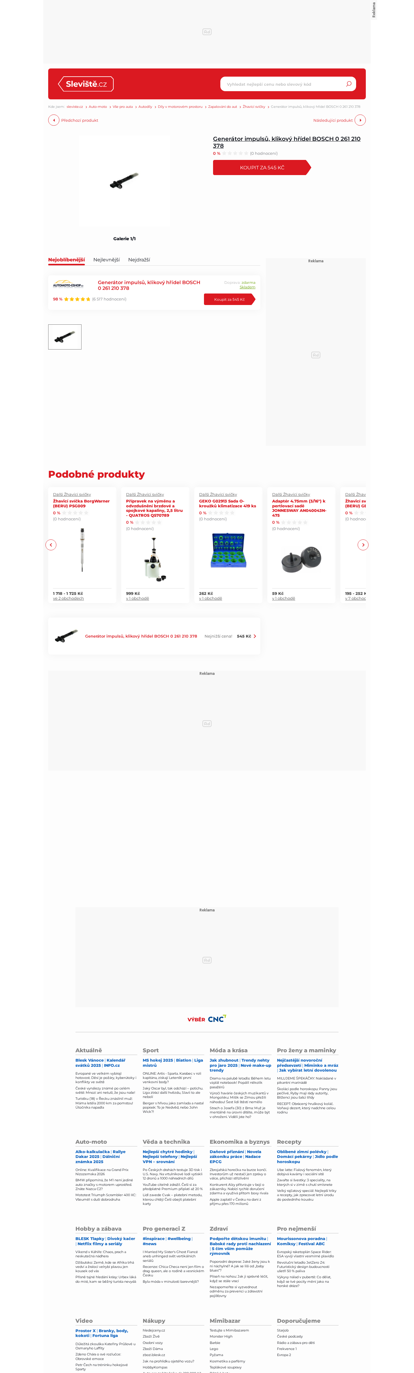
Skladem (247, 287)
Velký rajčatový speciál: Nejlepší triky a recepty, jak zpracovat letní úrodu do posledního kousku (306, 1195)
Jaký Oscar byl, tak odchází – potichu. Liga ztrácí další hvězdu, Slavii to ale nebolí (173, 1092)
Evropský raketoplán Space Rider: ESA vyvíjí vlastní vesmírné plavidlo (305, 1254)
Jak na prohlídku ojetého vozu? (168, 1361)
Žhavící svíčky (254, 107)
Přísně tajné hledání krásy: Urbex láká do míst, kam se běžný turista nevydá (105, 1279)
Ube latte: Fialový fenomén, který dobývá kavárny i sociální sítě (304, 1172)
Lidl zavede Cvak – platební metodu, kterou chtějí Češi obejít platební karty (172, 1199)
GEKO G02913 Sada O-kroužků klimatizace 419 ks (227, 503)
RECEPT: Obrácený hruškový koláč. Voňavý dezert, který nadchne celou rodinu (306, 1108)
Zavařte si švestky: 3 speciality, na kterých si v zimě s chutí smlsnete (304, 1182)
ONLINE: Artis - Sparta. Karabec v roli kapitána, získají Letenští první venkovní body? (172, 1077)
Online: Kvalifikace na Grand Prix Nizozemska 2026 (102, 1172)
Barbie (215, 1343)
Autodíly (145, 107)
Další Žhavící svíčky (72, 494)
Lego (214, 1349)
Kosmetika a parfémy (227, 1361)
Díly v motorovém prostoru (180, 107)
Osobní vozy (153, 1343)
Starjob (283, 1330)
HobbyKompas (155, 1367)
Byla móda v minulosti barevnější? (171, 1281)
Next (363, 545)
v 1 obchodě (137, 598)
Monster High (221, 1336)
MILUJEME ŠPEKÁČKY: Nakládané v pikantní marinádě (306, 1080)
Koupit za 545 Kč (262, 167)
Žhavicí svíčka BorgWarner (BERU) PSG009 (81, 503)
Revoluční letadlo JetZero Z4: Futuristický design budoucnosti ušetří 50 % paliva (303, 1266)
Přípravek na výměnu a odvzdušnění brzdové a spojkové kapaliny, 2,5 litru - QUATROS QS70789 (154, 508)
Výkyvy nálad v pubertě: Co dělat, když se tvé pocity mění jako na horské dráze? (304, 1281)
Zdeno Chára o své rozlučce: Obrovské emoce (98, 1356)
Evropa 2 (284, 1355)
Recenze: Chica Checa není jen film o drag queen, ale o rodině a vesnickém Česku (173, 1271)
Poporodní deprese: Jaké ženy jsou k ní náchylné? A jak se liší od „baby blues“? (240, 1265)
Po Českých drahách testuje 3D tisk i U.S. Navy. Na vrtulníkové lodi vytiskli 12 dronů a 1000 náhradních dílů (172, 1174)
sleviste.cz (75, 107)
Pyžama (216, 1355)
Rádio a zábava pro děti (296, 1343)
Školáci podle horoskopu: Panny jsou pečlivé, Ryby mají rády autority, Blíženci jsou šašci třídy (307, 1093)
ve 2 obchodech (68, 598)
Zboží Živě (151, 1336)
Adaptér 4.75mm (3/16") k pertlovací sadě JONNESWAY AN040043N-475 (299, 508)
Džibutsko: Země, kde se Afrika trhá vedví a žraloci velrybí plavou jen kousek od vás (104, 1266)
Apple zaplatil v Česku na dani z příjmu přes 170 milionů (235, 1201)
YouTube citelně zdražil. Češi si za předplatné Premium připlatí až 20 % (173, 1186)
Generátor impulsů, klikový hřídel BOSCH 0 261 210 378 (287, 142)
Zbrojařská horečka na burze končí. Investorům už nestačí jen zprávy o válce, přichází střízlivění (238, 1174)
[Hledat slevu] (349, 84)
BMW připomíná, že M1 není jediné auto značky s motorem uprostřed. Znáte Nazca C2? (104, 1184)
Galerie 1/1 (124, 238)
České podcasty (290, 1336)
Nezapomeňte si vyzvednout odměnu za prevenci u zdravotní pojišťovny (236, 1291)
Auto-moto (98, 107)
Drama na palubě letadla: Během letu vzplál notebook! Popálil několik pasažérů (240, 1082)
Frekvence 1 (287, 1349)
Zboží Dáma (153, 1349)
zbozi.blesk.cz (154, 1355)
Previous (51, 545)
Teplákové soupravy (226, 1367)
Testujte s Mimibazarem (229, 1330)
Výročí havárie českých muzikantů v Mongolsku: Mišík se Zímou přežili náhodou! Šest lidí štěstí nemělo (239, 1097)
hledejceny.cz (154, 1330)
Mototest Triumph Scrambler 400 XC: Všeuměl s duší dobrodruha (105, 1197)
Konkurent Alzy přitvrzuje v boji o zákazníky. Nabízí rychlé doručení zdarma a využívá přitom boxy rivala (239, 1189)
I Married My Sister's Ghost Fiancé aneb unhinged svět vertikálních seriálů (170, 1256)
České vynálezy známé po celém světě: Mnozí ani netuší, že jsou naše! (105, 1090)
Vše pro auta (123, 107)
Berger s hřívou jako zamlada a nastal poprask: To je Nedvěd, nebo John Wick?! (173, 1107)
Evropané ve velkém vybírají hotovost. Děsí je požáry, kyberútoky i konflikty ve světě (105, 1077)
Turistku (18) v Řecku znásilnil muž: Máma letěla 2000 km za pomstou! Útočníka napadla (104, 1102)
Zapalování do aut (222, 107)
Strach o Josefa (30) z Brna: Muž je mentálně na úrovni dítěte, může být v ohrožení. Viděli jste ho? (240, 1112)
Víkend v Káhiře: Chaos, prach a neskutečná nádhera (100, 1254)
